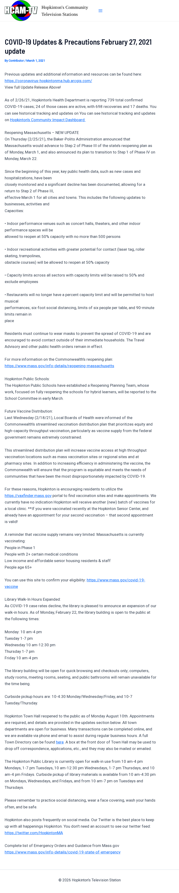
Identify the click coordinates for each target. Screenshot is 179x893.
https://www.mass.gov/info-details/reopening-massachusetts (59, 365)
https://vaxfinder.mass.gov (28, 495)
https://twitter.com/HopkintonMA (34, 832)
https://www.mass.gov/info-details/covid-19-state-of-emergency (62, 852)
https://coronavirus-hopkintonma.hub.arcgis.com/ (48, 80)
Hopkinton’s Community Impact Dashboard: (48, 119)
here (60, 742)
